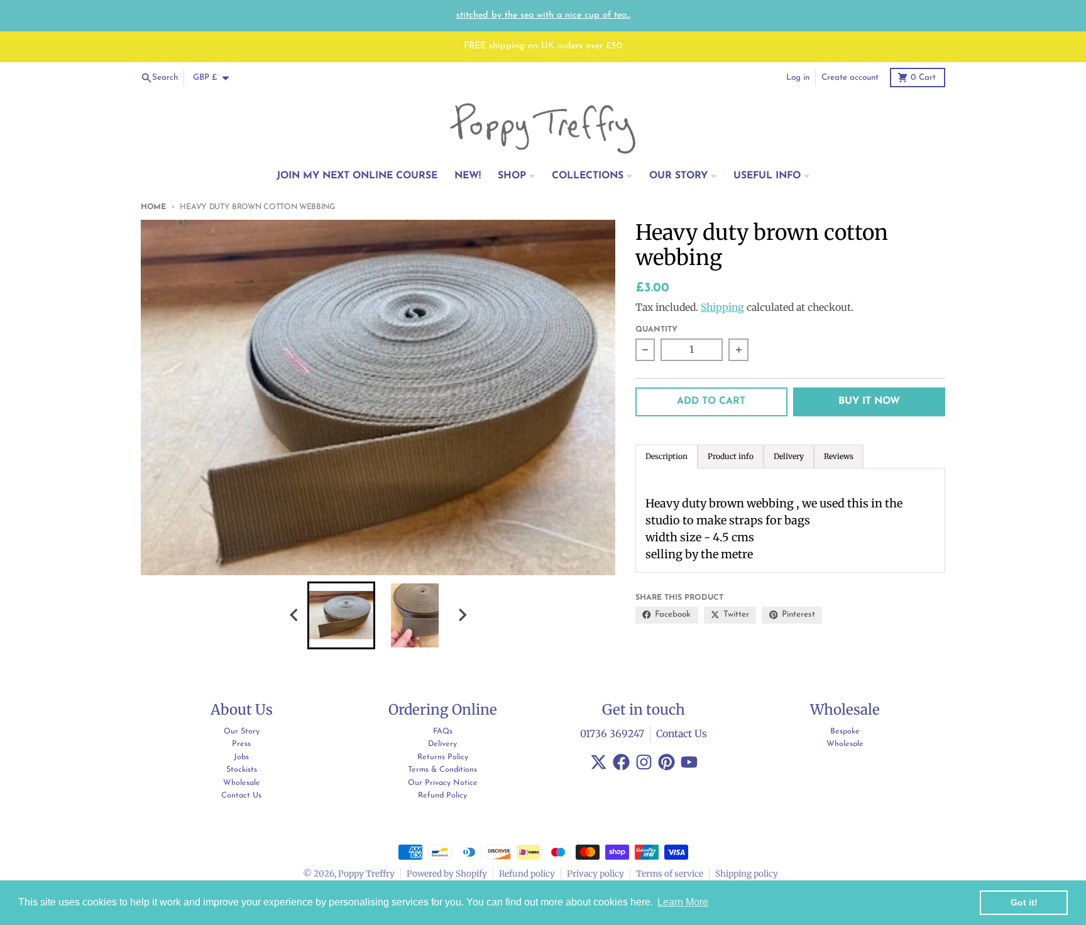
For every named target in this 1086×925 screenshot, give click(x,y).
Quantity (656, 329)
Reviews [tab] (838, 456)
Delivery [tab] (789, 456)
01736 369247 (612, 734)
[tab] (731, 456)
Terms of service (669, 873)
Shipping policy (746, 873)
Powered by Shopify (447, 873)
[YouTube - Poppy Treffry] (689, 762)
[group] (341, 615)
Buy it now (869, 401)
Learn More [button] (682, 902)
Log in (797, 77)
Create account (850, 77)
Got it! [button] (1024, 902)
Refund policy (527, 873)
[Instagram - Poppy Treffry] (643, 762)
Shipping (722, 307)
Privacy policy (595, 873)
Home (153, 207)
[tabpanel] (790, 520)
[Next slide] (462, 615)
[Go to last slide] (295, 615)
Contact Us (681, 734)
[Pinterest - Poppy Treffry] (666, 762)
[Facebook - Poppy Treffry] (621, 762)
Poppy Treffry (366, 873)
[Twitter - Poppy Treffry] (598, 762)
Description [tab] (666, 456)
